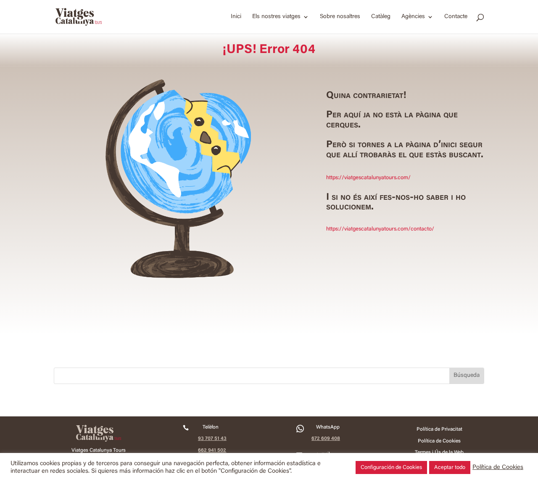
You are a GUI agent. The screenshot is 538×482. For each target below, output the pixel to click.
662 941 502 (212, 450)
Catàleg (380, 17)
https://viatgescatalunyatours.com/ (368, 177)
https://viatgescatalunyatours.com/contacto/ (380, 229)
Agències (413, 17)
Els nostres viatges (276, 17)
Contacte (455, 17)
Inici (236, 17)
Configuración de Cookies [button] (391, 467)
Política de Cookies (497, 467)
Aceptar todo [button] (449, 467)
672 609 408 (325, 438)
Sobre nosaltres (340, 17)
